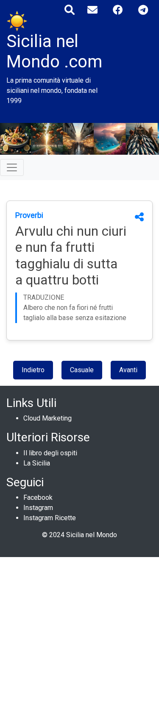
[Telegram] (143, 10)
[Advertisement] (79, 636)
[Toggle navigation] (12, 167)
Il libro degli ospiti (50, 453)
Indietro (33, 370)
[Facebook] (118, 10)
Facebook (38, 497)
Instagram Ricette (49, 518)
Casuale (82, 370)
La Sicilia (36, 463)
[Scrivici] (92, 10)
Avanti (128, 370)
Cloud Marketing (47, 418)
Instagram (38, 508)
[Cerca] (69, 10)
